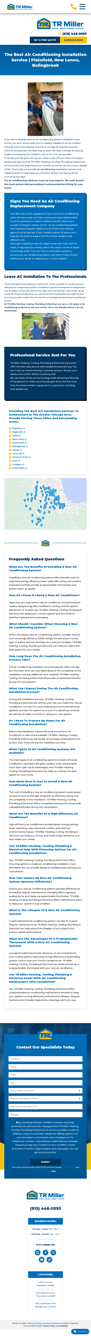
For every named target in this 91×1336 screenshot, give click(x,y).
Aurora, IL (17, 450)
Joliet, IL (17, 436)
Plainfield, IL (19, 428)
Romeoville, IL (20, 443)
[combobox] (45, 1090)
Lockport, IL (19, 464)
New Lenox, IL (20, 439)
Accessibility (62, 1326)
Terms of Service (42, 1171)
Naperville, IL (19, 432)
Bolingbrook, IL (20, 446)
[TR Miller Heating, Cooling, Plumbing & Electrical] (20, 6)
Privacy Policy (68, 1167)
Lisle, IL (16, 461)
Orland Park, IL (20, 468)
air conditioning (46, 169)
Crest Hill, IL (19, 454)
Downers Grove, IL (22, 457)
